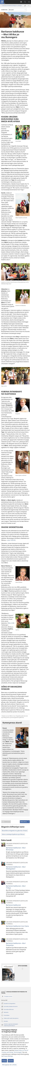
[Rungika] (25, 5)
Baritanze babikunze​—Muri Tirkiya (16, 887)
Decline (11, 1061)
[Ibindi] (28, 5)
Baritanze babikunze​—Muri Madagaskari (16, 868)
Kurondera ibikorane (7, 1009)
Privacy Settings (8, 1056)
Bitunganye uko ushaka (9, 1065)
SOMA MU (4, 10)
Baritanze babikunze (13, 905)
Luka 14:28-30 (11, 540)
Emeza (4, 1061)
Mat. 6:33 (11, 623)
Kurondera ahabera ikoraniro (9, 1006)
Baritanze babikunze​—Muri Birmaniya (16, 849)
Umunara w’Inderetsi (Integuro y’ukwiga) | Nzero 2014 (12, 5)
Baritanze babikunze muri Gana (17, 926)
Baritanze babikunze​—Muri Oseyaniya (16, 944)
